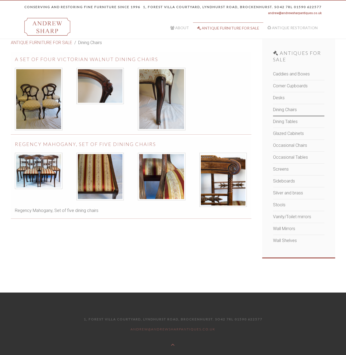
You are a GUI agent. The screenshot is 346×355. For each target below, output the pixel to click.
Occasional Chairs (290, 145)
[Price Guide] (162, 176)
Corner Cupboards (290, 85)
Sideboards (284, 181)
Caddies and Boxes (291, 74)
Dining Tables (285, 121)
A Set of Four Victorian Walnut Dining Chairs (86, 59)
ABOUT (181, 27)
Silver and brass (288, 192)
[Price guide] (162, 99)
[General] (39, 99)
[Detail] (100, 86)
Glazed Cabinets (288, 133)
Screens (281, 169)
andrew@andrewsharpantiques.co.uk (295, 13)
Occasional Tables (290, 157)
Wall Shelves (285, 240)
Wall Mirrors (284, 228)
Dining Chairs (285, 109)
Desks (279, 97)
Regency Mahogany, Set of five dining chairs (85, 144)
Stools (279, 204)
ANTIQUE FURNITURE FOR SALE (230, 28)
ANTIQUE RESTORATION (294, 27)
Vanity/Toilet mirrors (292, 216)
